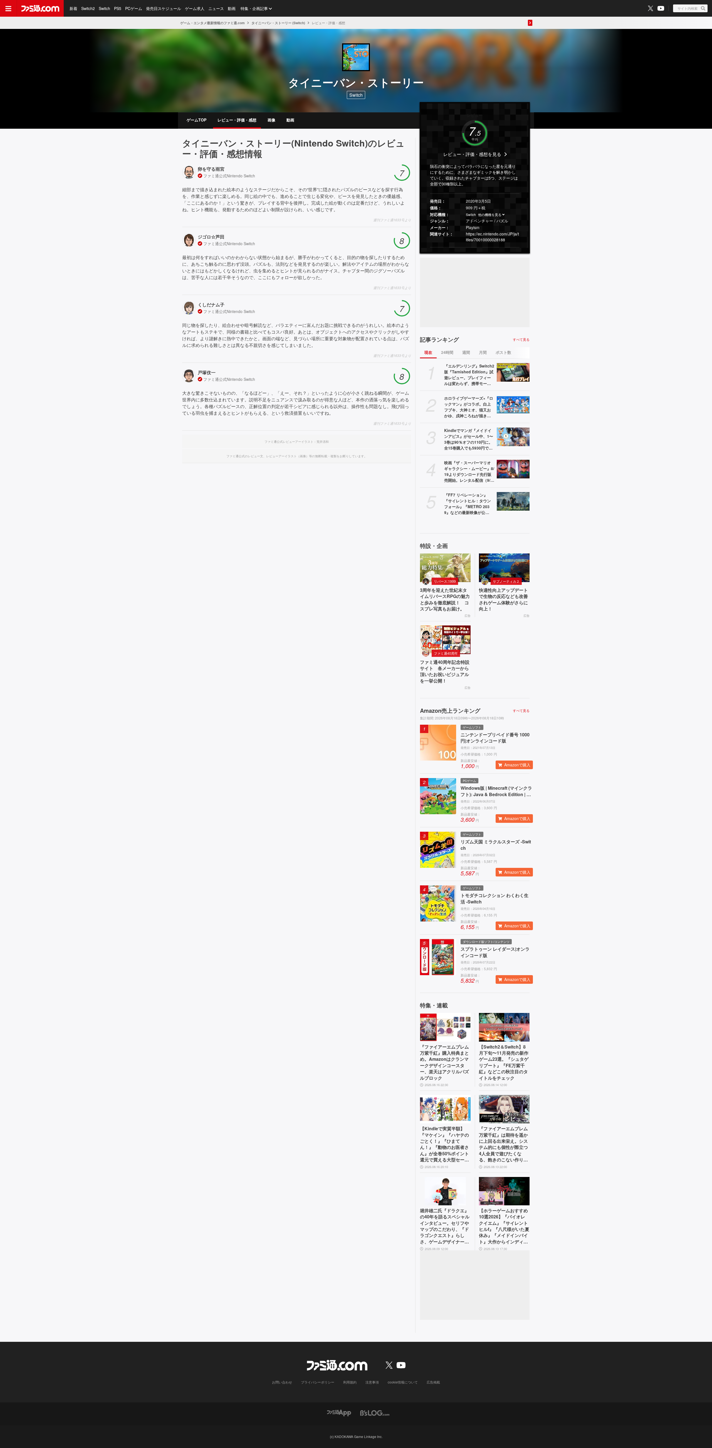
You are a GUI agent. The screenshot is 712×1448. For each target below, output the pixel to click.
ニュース (216, 8)
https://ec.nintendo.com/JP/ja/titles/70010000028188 (492, 236)
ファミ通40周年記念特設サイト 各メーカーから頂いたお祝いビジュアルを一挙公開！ (444, 671)
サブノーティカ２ (506, 581)
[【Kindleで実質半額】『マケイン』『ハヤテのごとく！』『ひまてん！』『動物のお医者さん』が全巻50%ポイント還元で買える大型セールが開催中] (445, 1109)
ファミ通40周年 (446, 653)
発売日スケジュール (163, 8)
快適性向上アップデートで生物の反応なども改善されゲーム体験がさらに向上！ (503, 599)
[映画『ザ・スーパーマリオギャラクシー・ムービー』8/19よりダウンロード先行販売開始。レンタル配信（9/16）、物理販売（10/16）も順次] (513, 469)
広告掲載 (433, 1382)
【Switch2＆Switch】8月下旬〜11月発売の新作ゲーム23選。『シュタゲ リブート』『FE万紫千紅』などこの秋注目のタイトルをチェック (503, 1062)
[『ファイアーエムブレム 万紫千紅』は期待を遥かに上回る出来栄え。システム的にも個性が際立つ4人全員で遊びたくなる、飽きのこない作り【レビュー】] (504, 1109)
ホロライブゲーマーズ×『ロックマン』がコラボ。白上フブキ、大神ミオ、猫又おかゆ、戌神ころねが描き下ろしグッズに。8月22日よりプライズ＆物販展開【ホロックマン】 (469, 407)
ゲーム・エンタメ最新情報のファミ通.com (212, 22)
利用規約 (350, 1382)
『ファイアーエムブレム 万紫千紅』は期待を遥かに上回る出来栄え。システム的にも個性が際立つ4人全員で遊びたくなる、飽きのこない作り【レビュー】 (503, 1144)
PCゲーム (133, 8)
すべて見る (521, 339)
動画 (232, 8)
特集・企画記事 (254, 8)
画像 (271, 120)
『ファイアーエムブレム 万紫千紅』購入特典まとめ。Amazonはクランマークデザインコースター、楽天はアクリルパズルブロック (444, 1062)
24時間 (447, 352)
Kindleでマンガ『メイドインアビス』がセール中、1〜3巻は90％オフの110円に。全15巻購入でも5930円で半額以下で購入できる (468, 439)
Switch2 (88, 8)
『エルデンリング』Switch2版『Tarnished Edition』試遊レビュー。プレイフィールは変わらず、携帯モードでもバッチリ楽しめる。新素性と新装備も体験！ (469, 374)
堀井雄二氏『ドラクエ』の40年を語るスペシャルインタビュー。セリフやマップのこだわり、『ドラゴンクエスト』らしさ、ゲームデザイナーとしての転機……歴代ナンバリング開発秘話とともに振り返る (444, 1226)
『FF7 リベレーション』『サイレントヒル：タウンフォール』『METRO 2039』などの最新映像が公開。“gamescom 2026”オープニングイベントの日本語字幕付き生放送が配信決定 (469, 503)
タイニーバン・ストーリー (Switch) (278, 22)
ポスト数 (503, 352)
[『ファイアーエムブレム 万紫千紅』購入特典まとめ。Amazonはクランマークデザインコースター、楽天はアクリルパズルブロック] (445, 1027)
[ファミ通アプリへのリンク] (339, 1412)
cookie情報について (403, 1382)
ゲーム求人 (194, 8)
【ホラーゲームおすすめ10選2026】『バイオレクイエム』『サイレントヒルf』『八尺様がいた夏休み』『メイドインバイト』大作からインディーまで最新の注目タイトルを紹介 (504, 1226)
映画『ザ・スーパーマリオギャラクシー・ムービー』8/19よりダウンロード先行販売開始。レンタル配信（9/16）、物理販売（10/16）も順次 (469, 471)
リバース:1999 (445, 581)
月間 (483, 352)
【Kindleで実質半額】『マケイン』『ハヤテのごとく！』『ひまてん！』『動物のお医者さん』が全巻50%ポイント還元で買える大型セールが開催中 (444, 1144)
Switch (104, 8)
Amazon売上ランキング (450, 710)
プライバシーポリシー (317, 1382)
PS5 (117, 8)
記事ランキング (439, 339)
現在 (428, 352)
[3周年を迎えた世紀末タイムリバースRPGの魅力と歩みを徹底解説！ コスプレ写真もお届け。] (445, 567)
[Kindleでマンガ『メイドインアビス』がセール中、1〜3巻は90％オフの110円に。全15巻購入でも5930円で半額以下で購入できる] (513, 437)
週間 (466, 352)
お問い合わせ (282, 1382)
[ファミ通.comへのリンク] (40, 8)
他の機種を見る (489, 214)
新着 (73, 8)
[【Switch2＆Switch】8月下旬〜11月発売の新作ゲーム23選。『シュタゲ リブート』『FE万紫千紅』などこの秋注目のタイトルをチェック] (504, 1027)
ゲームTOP (196, 120)
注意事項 (372, 1382)
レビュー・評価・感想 (236, 120)
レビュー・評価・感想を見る (472, 154)
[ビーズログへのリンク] (374, 1412)
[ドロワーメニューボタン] (8, 8)
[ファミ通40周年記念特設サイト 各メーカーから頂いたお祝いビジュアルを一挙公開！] (445, 639)
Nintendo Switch (241, 175)
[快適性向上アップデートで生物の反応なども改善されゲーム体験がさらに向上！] (504, 567)
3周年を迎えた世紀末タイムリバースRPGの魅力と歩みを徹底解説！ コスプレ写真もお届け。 (445, 599)
